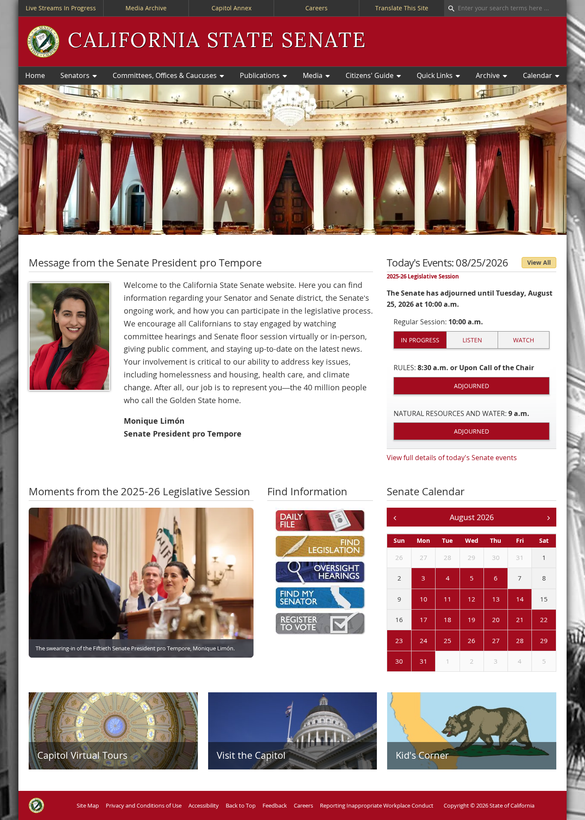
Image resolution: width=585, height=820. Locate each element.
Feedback (275, 805)
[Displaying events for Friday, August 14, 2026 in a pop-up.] (509, 599)
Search (449, 8)
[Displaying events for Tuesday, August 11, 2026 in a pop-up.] (437, 599)
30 (496, 557)
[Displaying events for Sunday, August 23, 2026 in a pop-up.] (389, 641)
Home (35, 75)
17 (423, 619)
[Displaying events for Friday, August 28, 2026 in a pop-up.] (509, 641)
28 (447, 557)
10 (423, 599)
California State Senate (217, 41)
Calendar (537, 75)
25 (447, 640)
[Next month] (548, 517)
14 (520, 599)
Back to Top (241, 805)
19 (471, 619)
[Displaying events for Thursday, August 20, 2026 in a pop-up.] (486, 620)
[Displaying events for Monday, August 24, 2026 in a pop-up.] (413, 641)
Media (312, 75)
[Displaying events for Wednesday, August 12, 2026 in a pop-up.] (462, 599)
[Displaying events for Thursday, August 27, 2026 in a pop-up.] (486, 641)
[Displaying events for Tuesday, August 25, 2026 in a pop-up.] (437, 641)
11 (447, 599)
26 (399, 557)
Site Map (88, 805)
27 (423, 557)
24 (423, 640)
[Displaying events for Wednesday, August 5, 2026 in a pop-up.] (462, 579)
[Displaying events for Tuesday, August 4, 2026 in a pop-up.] (437, 579)
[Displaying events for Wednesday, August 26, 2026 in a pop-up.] (462, 641)
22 (544, 619)
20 (496, 619)
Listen (472, 340)
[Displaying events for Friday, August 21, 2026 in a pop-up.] (509, 620)
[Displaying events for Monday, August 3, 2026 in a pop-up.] (413, 579)
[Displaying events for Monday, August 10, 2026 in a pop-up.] (413, 599)
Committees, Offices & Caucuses (165, 75)
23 (399, 640)
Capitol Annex (231, 8)
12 (471, 599)
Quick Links (435, 75)
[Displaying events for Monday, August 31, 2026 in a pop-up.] (413, 662)
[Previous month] (395, 517)
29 (471, 557)
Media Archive (146, 8)
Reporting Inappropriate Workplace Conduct (376, 805)
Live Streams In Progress (61, 8)
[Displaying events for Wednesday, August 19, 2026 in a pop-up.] (462, 620)
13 (496, 599)
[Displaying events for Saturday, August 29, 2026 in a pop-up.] (533, 641)
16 (399, 619)
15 (544, 599)
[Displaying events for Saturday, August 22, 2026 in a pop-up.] (533, 620)
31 (520, 557)
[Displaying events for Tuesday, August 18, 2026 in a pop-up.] (437, 620)
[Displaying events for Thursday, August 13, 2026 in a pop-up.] (486, 599)
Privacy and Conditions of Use (144, 805)
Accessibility (203, 805)
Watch (523, 340)
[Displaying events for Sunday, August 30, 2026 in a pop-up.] (389, 662)
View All (539, 262)
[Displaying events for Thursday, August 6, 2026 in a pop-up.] (486, 579)
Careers (316, 8)
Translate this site (401, 8)
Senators (75, 75)
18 (447, 619)
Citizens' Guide (370, 75)
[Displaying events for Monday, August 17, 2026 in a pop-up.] (413, 620)
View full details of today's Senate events (452, 457)
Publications (260, 75)
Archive (488, 75)
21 (520, 619)
